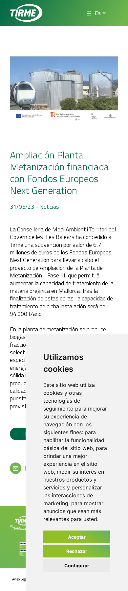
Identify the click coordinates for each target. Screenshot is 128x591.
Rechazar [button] (76, 551)
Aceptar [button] (77, 537)
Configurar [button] (76, 565)
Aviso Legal (20, 579)
